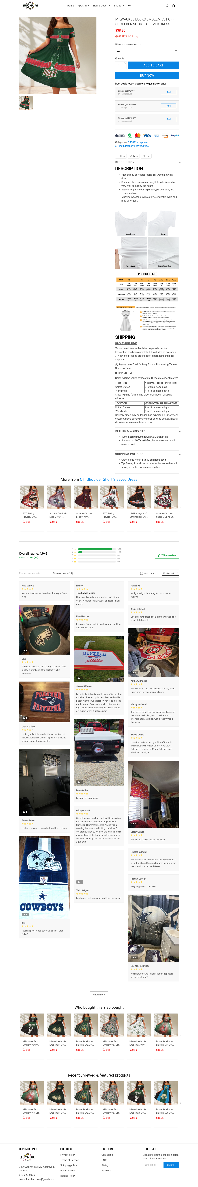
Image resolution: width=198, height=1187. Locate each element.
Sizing (104, 1165)
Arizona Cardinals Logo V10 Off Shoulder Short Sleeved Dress (58, 515)
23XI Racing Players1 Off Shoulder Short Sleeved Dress (110, 515)
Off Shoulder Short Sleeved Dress (108, 479)
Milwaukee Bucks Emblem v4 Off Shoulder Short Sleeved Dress (58, 1043)
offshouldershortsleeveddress (132, 145)
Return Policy (67, 1170)
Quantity (119, 58)
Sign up (171, 1165)
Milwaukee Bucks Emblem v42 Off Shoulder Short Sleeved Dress (84, 1043)
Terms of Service (69, 1160)
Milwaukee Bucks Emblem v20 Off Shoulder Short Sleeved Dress (164, 1111)
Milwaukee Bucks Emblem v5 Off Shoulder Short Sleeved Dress (31, 1043)
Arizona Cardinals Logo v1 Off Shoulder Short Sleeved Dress (85, 515)
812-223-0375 (27, 1174)
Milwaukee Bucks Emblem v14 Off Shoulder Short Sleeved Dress (164, 1043)
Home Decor (100, 5)
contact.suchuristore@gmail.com (36, 1179)
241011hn (133, 142)
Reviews (106, 1170)
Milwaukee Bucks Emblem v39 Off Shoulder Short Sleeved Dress (137, 1043)
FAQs (104, 1160)
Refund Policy (67, 1175)
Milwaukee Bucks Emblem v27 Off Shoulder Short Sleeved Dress (111, 1043)
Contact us (107, 1154)
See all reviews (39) (28, 557)
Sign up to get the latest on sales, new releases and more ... (161, 1156)
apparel (144, 142)
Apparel (82, 5)
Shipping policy (68, 1165)
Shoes (117, 5)
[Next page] (180, 508)
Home (70, 5)
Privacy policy (67, 1154)
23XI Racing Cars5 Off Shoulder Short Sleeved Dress (138, 515)
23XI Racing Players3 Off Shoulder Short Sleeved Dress (30, 515)
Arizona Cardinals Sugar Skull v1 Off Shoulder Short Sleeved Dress (165, 515)
